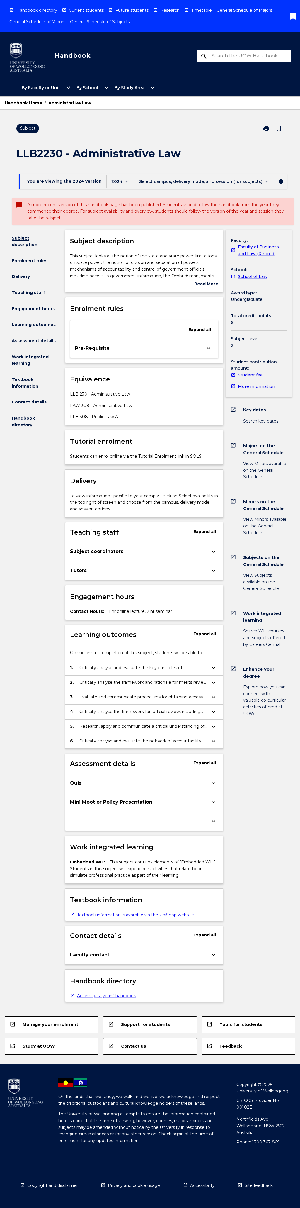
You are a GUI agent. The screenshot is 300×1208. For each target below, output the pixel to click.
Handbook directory (36, 10)
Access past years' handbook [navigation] (106, 995)
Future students (132, 10)
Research (170, 10)
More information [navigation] (256, 386)
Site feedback (259, 1185)
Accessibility (202, 1185)
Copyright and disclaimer (52, 1185)
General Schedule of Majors (244, 10)
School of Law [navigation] (252, 276)
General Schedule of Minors (37, 21)
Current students (86, 10)
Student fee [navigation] (250, 375)
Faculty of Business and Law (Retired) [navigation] (258, 250)
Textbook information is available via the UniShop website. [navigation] (136, 914)
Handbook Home (23, 103)
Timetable (201, 10)
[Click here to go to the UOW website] (27, 58)
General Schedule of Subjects (100, 21)
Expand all (199, 329)
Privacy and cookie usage (134, 1185)
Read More (206, 284)
